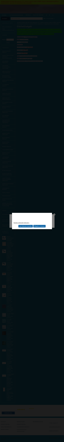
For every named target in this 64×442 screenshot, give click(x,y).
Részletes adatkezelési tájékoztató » (21, 222)
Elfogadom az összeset (39, 226)
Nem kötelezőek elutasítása (25, 226)
